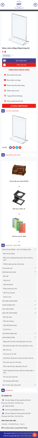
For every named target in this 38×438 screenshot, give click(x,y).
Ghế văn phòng (8, 321)
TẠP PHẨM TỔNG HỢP (9, 333)
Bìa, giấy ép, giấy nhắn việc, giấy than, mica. (18, 346)
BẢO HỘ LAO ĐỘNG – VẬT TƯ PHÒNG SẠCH (16, 249)
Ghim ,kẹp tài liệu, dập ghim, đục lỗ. (15, 366)
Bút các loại (7, 350)
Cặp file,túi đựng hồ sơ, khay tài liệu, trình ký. (18, 358)
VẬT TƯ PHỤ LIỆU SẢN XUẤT (11, 385)
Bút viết (5, 276)
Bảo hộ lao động (9, 253)
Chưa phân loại (7, 268)
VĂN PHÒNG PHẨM (8, 337)
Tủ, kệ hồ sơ (7, 329)
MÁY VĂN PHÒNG (8, 309)
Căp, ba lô (6, 280)
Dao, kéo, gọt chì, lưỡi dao (12, 362)
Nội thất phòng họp (10, 325)
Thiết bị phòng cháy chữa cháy (13, 264)
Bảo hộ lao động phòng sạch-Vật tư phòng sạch (18, 259)
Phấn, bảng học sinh (10, 288)
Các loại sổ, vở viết (9, 354)
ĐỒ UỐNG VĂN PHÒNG (9, 301)
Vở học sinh (7, 297)
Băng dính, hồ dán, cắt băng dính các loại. (17, 341)
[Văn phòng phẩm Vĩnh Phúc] (19, 5)
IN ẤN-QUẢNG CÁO (8, 305)
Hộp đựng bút (8, 284)
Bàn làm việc (7, 317)
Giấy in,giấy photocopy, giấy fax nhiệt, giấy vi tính (18, 372)
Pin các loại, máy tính (10, 377)
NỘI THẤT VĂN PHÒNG (9, 313)
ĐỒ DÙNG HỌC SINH (9, 272)
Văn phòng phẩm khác (11, 381)
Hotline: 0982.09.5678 (19, 106)
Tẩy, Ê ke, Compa (9, 293)
